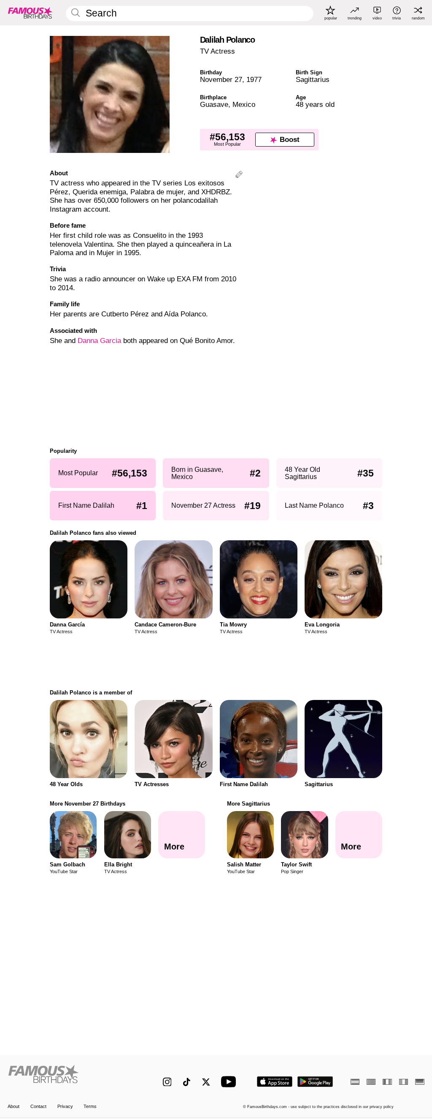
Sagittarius (312, 80)
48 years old (315, 105)
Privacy (65, 1106)
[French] (387, 1082)
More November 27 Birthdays (87, 803)
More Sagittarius (248, 803)
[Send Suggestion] (239, 175)
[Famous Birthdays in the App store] (274, 1081)
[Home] (73, 1077)
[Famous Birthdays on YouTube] (230, 1081)
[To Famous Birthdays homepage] (30, 12)
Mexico (243, 105)
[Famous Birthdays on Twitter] (206, 1082)
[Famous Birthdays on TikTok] (186, 1082)
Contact (38, 1106)
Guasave (214, 105)
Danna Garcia (99, 341)
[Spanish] (355, 1082)
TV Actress (217, 51)
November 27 (221, 80)
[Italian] (403, 1082)
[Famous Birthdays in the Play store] (315, 1081)
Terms (90, 1106)
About (13, 1106)
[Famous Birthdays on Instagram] (167, 1082)
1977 (254, 80)
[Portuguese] (371, 1082)
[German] (419, 1082)
